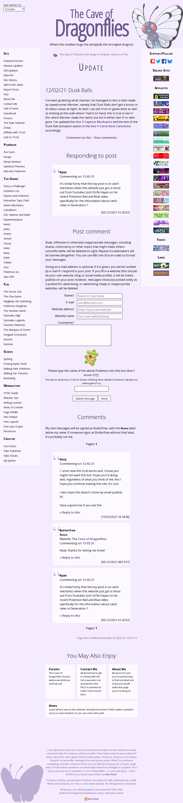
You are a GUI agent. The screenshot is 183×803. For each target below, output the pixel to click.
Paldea (7, 262)
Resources (10, 431)
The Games (11, 178)
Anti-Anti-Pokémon (15, 171)
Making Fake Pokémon (17, 368)
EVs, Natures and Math (17, 214)
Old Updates (11, 70)
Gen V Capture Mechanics (94, 122)
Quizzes (8, 339)
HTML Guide (11, 393)
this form (111, 774)
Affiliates (161, 88)
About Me (9, 99)
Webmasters (12, 385)
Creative (9, 438)
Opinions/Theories (14, 166)
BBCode (98, 255)
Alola (6, 253)
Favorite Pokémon (14, 325)
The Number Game (15, 310)
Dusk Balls (68, 90)
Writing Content (13, 402)
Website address (63, 309)
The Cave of (91, 21)
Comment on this (78, 138)
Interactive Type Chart (16, 200)
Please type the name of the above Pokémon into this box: (91, 373)
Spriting (8, 359)
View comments (105, 138)
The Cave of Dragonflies (89, 539)
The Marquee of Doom (17, 329)
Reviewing (9, 378)
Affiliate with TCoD (14, 132)
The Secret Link (12, 291)
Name (69, 295)
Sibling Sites (161, 70)
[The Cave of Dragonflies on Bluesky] (169, 62)
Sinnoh (7, 238)
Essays (7, 157)
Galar (7, 257)
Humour (8, 344)
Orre (6, 267)
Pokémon (10, 144)
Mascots (9, 75)
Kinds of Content (13, 407)
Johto (7, 229)
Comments (66, 323)
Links (161, 257)
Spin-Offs (9, 276)
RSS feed (92, 798)
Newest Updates (13, 65)
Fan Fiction (10, 446)
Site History (10, 80)
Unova (7, 243)
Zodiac (7, 127)
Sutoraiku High (12, 315)
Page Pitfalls (11, 412)
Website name (64, 316)
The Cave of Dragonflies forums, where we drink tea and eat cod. (60, 676)
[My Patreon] (152, 62)
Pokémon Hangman (15, 306)
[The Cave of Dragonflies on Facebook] (164, 62)
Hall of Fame (11, 108)
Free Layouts (11, 421)
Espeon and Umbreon (16, 195)
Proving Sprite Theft (15, 363)
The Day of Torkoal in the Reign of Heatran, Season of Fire (93, 54)
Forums (8, 118)
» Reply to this (70, 512)
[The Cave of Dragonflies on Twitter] (158, 62)
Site (6, 53)
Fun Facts (9, 152)
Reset (104, 398)
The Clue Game (12, 296)
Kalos (7, 248)
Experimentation (13, 219)
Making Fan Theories (16, 373)
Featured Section (13, 61)
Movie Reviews (12, 161)
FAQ (6, 94)
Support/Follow (161, 53)
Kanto (7, 224)
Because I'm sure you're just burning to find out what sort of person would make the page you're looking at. (123, 679)
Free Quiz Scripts (13, 426)
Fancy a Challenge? (15, 186)
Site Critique (10, 417)
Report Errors (11, 89)
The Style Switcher (14, 123)
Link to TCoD (11, 137)
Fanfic (161, 239)
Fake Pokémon (12, 451)
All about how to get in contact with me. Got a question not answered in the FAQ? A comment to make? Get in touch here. (91, 681)
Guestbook (10, 113)
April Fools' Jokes (13, 84)
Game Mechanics (14, 205)
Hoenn (7, 233)
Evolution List (11, 191)
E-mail (70, 302)
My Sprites (10, 460)
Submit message (85, 398)
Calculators (10, 210)
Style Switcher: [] (12, 5)
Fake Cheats (11, 455)
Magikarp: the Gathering (17, 301)
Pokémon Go (11, 272)
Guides (8, 351)
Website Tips (11, 398)
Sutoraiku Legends (14, 320)
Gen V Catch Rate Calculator (111, 126)
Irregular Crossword (15, 334)
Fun (6, 284)
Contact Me (10, 104)
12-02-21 (88, 176)
